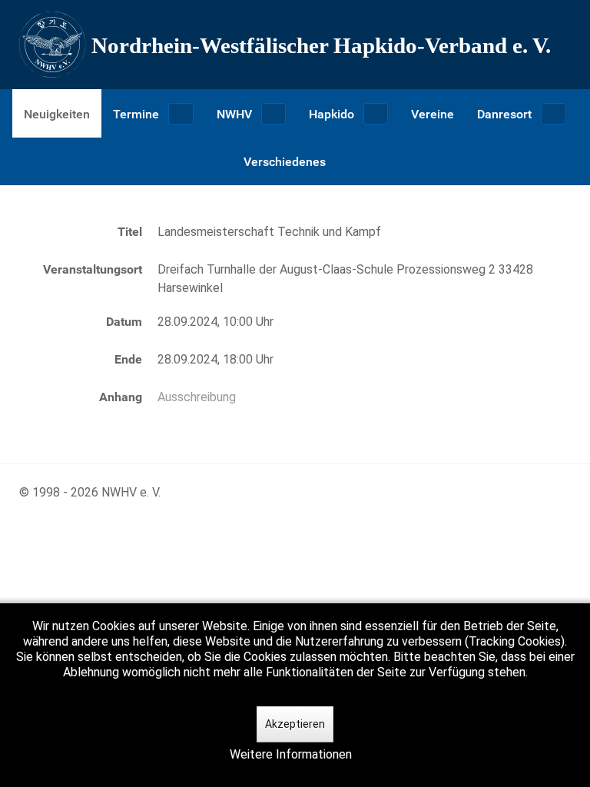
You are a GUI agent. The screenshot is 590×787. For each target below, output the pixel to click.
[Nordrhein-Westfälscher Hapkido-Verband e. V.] (295, 44)
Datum (124, 321)
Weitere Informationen (291, 754)
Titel (130, 231)
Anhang (120, 397)
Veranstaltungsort (92, 269)
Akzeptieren (295, 724)
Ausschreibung (196, 397)
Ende (128, 359)
